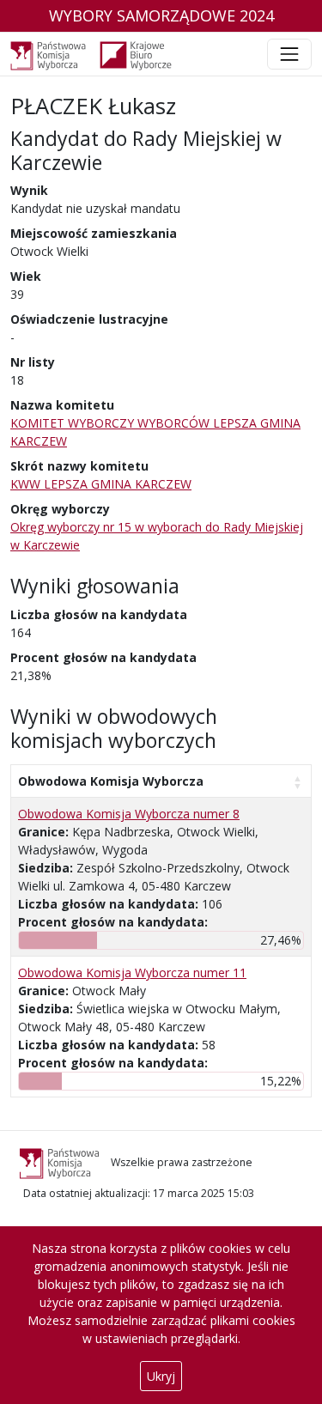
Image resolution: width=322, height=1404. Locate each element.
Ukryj (161, 1376)
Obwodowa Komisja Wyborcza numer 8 (129, 813)
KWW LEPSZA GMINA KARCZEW (100, 484)
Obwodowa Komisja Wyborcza (111, 781)
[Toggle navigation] (289, 54)
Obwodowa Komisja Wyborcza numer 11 (132, 972)
